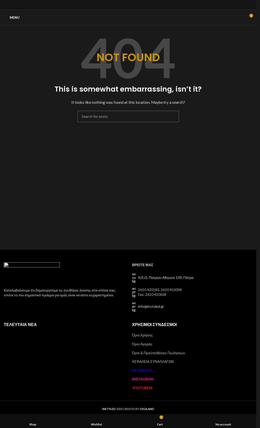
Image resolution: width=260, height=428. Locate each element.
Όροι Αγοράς (142, 344)
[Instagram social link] (128, 5)
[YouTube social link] (134, 5)
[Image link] (32, 272)
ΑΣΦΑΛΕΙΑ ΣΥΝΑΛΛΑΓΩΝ (153, 361)
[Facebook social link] (122, 5)
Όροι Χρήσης (142, 335)
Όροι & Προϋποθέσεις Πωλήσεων (158, 353)
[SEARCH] (173, 116)
